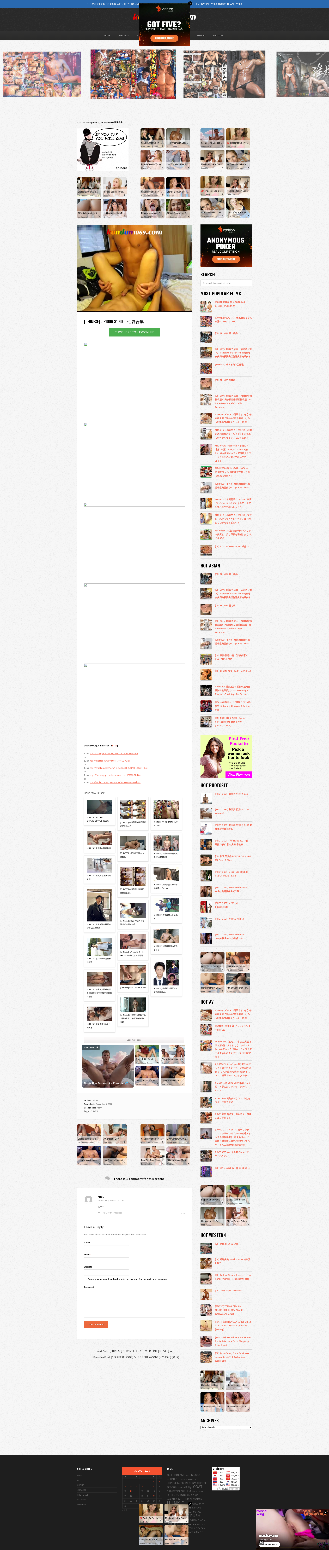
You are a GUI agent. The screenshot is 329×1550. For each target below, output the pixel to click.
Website (88, 1266)
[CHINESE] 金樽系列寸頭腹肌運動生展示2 (132, 891)
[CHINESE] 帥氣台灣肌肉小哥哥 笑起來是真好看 (132, 923)
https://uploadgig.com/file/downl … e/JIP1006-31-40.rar (116, 775)
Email (87, 1254)
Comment (89, 1287)
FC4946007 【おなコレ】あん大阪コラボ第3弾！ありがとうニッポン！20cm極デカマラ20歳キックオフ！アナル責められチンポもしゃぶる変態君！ (233, 1049)
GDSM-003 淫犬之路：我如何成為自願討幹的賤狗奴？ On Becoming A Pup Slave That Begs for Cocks (232, 690)
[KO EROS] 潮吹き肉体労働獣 (229, 364)
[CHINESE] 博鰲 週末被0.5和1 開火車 (98, 1026)
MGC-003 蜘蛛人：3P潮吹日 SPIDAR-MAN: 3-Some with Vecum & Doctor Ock (233, 706)
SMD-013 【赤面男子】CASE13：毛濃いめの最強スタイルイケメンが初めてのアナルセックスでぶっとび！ (233, 434)
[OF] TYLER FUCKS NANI (227, 1243)
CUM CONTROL (173, 1491)
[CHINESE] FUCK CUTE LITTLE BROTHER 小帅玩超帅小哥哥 (131, 954)
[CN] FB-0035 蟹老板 (225, 380)
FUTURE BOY (184, 1495)
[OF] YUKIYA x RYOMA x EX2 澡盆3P (232, 546)
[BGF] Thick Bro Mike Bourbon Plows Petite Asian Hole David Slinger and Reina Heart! (233, 1341)
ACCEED (171, 1475)
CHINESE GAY (189, 1482)
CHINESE (94, 1111)
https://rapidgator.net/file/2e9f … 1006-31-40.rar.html (114, 753)
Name (87, 1242)
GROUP (201, 35)
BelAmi (188, 1475)
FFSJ (114, 745)
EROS (189, 1491)
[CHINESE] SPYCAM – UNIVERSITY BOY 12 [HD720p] (98, 819)
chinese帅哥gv (184, 1487)
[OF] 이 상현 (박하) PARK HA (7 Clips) (233, 671)
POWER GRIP (190, 1524)
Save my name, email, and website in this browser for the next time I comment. (128, 1279)
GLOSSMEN (196, 1499)
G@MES (172, 1499)
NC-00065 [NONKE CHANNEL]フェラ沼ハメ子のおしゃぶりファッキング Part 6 (233, 1086)
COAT (198, 1486)
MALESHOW (194, 1512)
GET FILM (183, 1499)
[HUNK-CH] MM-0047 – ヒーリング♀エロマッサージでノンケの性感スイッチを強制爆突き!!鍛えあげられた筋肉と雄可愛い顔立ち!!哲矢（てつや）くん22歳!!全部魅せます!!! (233, 1137)
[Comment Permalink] (183, 1213)
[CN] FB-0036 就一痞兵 (226, 333)
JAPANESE (124, 35)
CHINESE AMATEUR (188, 1479)
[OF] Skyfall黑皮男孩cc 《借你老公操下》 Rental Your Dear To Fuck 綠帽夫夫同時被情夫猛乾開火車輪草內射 (233, 352)
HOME (107, 35)
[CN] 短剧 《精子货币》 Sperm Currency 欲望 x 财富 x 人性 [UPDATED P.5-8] (230, 722)
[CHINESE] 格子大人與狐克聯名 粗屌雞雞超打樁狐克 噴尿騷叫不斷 (99, 993)
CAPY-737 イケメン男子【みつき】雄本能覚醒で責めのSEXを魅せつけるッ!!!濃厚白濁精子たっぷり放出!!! (233, 418)
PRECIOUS (201, 1524)
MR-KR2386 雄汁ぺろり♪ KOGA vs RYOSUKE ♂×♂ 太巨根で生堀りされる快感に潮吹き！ (232, 472)
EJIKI (183, 1491)
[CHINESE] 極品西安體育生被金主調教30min (166, 990)
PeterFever (202, 1520)
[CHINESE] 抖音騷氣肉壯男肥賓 (166, 917)
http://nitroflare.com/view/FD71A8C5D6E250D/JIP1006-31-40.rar (119, 768)
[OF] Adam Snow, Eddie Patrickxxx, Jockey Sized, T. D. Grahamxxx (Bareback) (232, 1357)
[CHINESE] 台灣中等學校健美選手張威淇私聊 (166, 855)
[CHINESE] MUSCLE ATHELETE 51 (133, 987)
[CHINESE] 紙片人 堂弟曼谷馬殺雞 (99, 877)
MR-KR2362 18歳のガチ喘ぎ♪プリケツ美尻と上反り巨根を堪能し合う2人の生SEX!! (233, 534)
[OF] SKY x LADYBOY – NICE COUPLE (232, 1167)
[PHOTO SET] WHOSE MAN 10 (229, 918)
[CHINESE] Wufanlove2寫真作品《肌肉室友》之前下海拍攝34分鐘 (133, 1018)
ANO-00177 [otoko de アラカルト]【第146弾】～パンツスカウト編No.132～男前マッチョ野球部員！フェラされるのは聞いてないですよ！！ (233, 453)
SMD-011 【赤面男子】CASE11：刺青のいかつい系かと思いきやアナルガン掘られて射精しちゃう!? (233, 503)
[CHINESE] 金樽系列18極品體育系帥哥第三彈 (133, 824)
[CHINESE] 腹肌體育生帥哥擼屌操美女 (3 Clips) (166, 886)
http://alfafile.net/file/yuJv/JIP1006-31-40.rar (110, 760)
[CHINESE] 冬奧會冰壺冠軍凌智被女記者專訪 (99, 926)
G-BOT (195, 1495)
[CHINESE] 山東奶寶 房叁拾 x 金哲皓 (132, 855)
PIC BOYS (81, 1499)
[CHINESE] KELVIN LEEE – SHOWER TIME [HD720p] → (134, 1351)
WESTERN (81, 1504)
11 (131, 1491)
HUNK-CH (177, 1503)
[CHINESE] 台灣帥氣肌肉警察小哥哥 (166, 948)
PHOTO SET (219, 35)
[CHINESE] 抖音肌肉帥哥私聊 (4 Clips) (166, 824)
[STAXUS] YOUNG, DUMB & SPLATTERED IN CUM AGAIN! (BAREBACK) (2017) (229, 1310)
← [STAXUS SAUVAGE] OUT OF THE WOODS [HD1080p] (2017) (134, 1357)
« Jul (124, 1510)
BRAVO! (195, 1475)
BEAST (180, 1475)
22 (154, 1496)
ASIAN (87, 122)
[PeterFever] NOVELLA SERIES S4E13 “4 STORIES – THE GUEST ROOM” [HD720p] (233, 1325)
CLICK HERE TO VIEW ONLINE (135, 332)
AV (78, 1480)
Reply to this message (112, 1212)
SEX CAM (200, 1528)
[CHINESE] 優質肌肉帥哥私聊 (99, 848)
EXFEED (171, 1494)
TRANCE (197, 1532)
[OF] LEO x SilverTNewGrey (228, 1290)
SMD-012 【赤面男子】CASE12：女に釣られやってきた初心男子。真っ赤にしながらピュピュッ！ (233, 519)
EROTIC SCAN (197, 1491)
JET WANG (197, 1508)
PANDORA (193, 1520)
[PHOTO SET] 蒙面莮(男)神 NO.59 (231, 793)
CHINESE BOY (174, 1482)
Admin (96, 1100)
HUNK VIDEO (193, 1504)
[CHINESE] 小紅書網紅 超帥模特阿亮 (99, 960)
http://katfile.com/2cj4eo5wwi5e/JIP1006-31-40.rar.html (115, 782)
